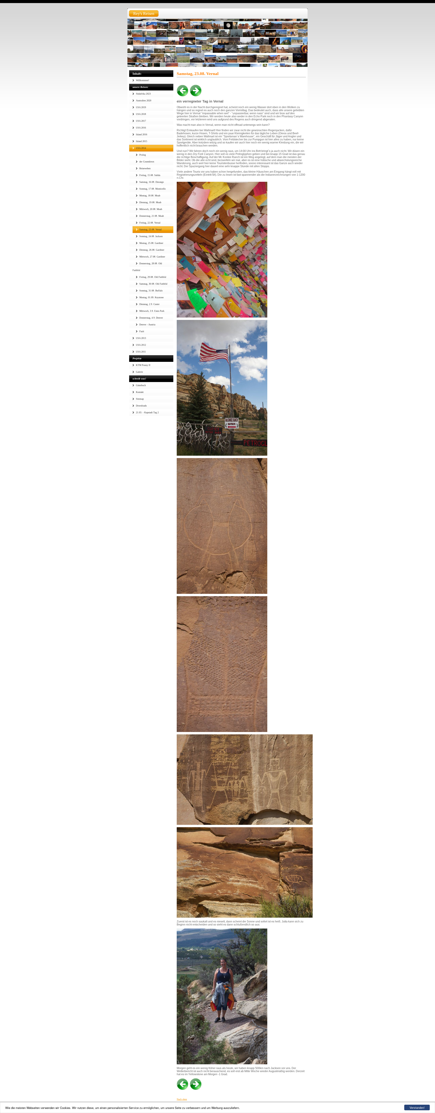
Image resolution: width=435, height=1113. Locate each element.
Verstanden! (417, 1107)
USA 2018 (141, 114)
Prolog (142, 155)
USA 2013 (141, 338)
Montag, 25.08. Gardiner (151, 243)
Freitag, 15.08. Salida (149, 175)
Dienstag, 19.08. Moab (150, 202)
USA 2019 (141, 107)
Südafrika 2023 (143, 93)
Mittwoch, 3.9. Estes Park (151, 311)
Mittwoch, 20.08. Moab (150, 209)
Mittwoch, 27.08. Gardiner (152, 256)
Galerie (139, 372)
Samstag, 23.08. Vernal (150, 229)
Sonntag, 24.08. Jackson (151, 236)
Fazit (141, 331)
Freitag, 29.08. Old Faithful (152, 277)
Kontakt (140, 392)
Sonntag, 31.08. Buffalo (151, 290)
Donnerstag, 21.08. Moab (151, 216)
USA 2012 (141, 345)
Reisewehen (145, 168)
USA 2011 (141, 351)
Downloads (141, 405)
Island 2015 (141, 141)
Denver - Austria (147, 324)
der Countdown (146, 161)
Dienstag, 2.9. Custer (149, 304)
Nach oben (182, 1099)
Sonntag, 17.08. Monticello (152, 189)
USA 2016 (141, 127)
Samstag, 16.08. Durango (151, 182)
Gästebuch (141, 385)
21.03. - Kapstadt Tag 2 (147, 412)
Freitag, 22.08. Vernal (149, 222)
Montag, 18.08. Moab (149, 195)
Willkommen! (142, 80)
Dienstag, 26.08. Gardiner (151, 250)
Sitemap (140, 399)
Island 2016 (141, 134)
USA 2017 (141, 121)
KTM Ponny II (143, 365)
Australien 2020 (143, 100)
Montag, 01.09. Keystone (151, 297)
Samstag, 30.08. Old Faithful (153, 284)
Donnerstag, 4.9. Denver (151, 318)
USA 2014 (141, 148)
